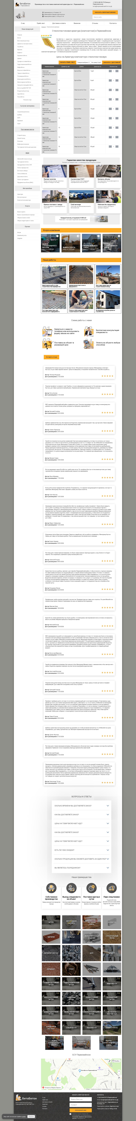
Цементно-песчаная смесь (24, 43)
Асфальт (19, 52)
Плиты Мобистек (22, 173)
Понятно (31, 1116)
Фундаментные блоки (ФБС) (25, 182)
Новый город (21, 138)
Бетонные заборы (22, 170)
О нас (23, 23)
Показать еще (27, 99)
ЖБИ (27, 153)
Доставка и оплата (59, 23)
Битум (19, 232)
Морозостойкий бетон (23, 70)
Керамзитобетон (22, 55)
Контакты (113, 23)
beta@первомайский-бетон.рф (102, 6)
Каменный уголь (22, 235)
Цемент (19, 58)
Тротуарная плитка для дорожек (26, 147)
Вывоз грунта (21, 212)
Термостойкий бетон (23, 73)
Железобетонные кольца (24, 159)
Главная (19, 35)
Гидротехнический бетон (24, 64)
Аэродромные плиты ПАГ (24, 164)
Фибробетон (20, 67)
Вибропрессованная (23, 144)
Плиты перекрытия (22, 167)
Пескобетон (20, 97)
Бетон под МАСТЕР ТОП (24, 88)
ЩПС (18, 117)
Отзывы (95, 23)
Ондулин (19, 238)
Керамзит (20, 120)
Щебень (19, 114)
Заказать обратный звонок (105, 12)
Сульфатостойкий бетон (24, 61)
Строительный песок (23, 111)
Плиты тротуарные (22, 179)
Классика (20, 141)
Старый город (21, 135)
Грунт (19, 123)
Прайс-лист (41, 23)
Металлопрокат (22, 197)
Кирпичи (19, 49)
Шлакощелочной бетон (24, 79)
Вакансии (77, 23)
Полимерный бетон (22, 76)
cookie (24, 1116)
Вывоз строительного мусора (26, 214)
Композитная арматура (24, 200)
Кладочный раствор (23, 91)
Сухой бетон (20, 94)
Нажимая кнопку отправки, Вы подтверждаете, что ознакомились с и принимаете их (82, 1116)
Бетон (19, 38)
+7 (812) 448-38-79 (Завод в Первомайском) (101, 3)
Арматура (20, 194)
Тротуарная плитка (27, 129)
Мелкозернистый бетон (24, 82)
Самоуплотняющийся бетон (25, 85)
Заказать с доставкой (111, 62)
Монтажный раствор (23, 40)
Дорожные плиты (22, 176)
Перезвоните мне (80, 1110)
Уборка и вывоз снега (23, 217)
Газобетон (20, 46)
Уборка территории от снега (25, 220)
